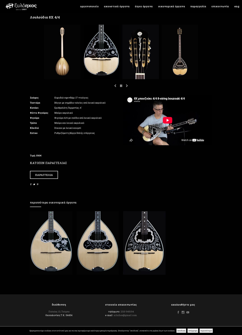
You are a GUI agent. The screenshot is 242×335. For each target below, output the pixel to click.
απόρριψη (192, 330)
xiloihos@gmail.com (125, 315)
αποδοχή (181, 330)
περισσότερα (206, 330)
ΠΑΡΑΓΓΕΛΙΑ (44, 175)
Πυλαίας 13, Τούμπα (58, 311)
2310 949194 (127, 311)
